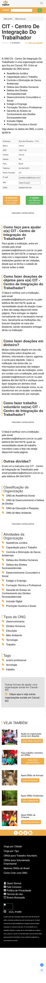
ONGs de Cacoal (20, 19)
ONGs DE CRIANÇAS (31, 822)
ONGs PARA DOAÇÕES (32, 741)
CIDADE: (4, 10)
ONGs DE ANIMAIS (30, 780)
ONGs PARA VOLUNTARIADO (32, 761)
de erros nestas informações (11, 200)
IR (39, 10)
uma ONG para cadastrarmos (34, 200)
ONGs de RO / (8, 19)
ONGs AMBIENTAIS (30, 800)
